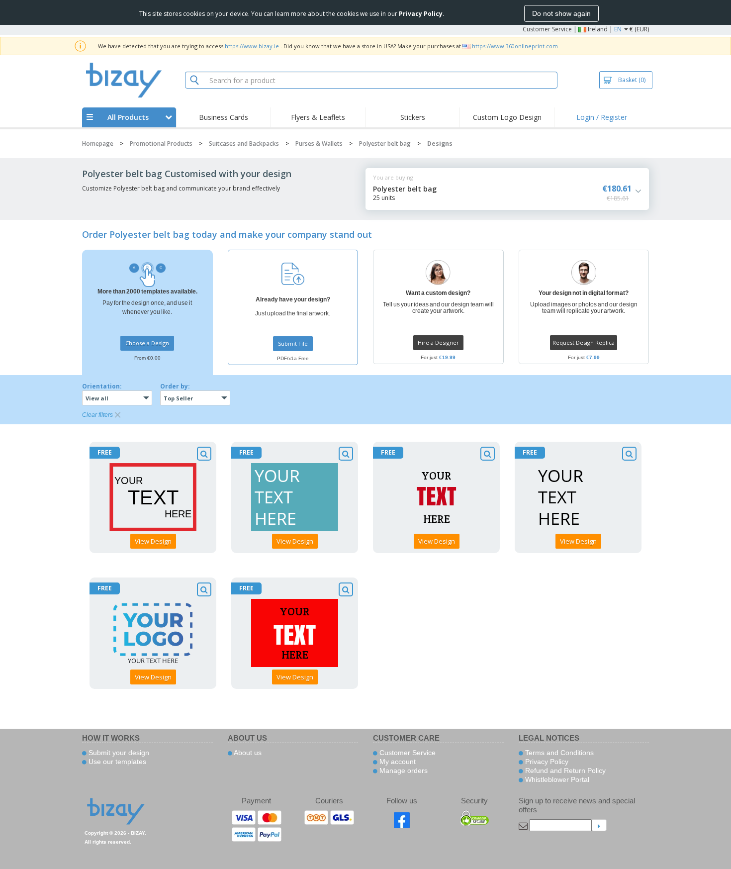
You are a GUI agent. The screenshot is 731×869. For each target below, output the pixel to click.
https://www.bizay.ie (252, 46)
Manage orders (402, 770)
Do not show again (561, 13)
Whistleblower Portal (556, 779)
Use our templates (116, 762)
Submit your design (118, 753)
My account (396, 762)
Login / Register (601, 117)
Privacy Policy (545, 762)
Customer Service (547, 29)
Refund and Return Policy (564, 770)
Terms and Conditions (558, 753)
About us (247, 753)
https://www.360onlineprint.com (515, 46)
